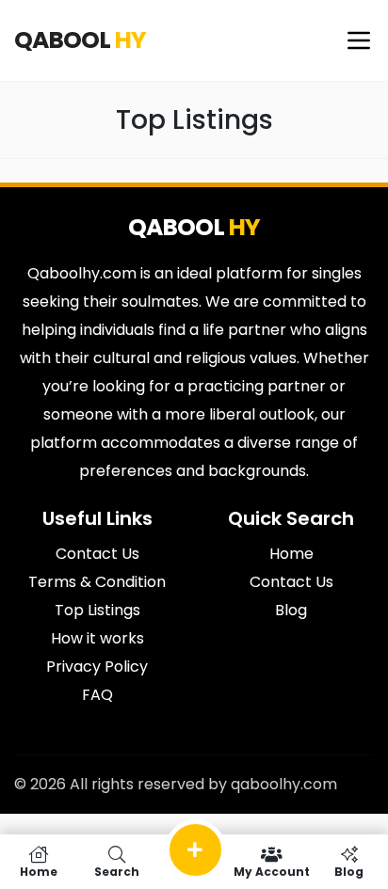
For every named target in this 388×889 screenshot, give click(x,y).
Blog (349, 871)
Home (38, 871)
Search (116, 871)
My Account (272, 871)
